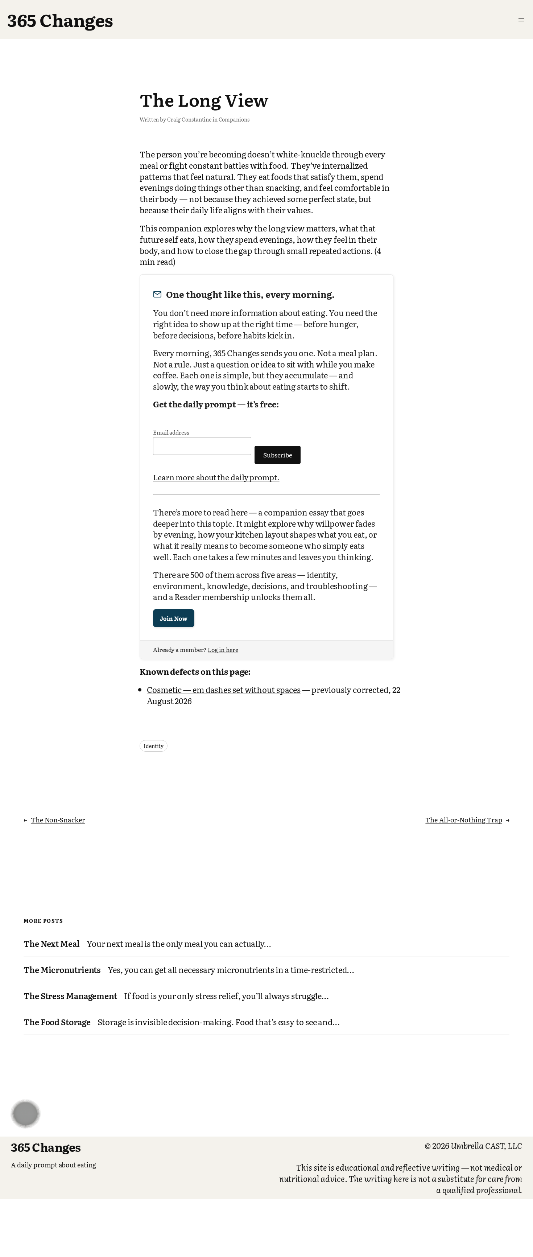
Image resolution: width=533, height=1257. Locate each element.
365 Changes (60, 19)
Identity (154, 745)
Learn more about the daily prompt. (216, 476)
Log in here (223, 649)
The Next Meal (52, 943)
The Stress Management (70, 996)
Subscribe (277, 454)
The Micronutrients (62, 969)
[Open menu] (521, 19)
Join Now (173, 618)
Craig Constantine (189, 119)
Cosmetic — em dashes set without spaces (224, 689)
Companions (234, 119)
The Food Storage (57, 1022)
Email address (171, 432)
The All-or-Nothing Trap (463, 820)
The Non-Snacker (58, 820)
